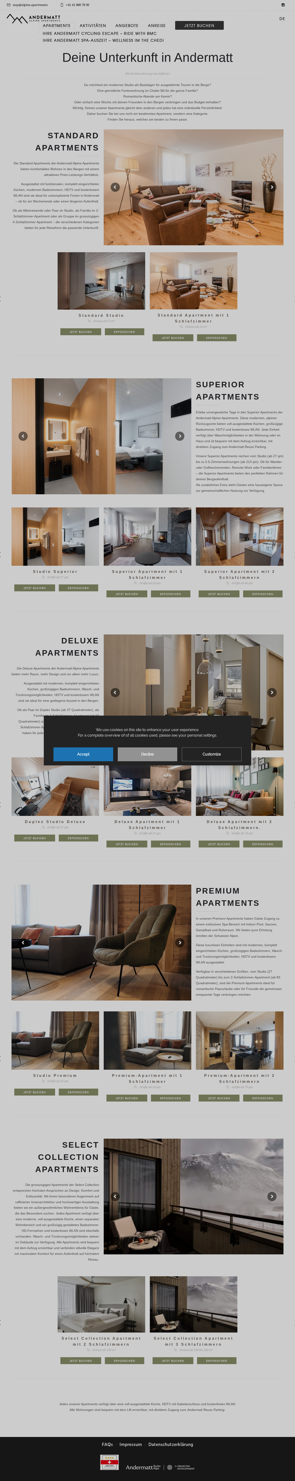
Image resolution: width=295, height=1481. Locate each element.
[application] (147, 740)
